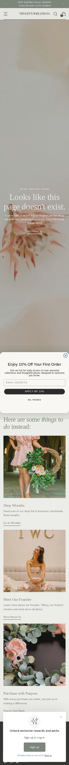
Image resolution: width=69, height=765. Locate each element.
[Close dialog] (65, 355)
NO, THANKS (34, 400)
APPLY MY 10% (34, 391)
